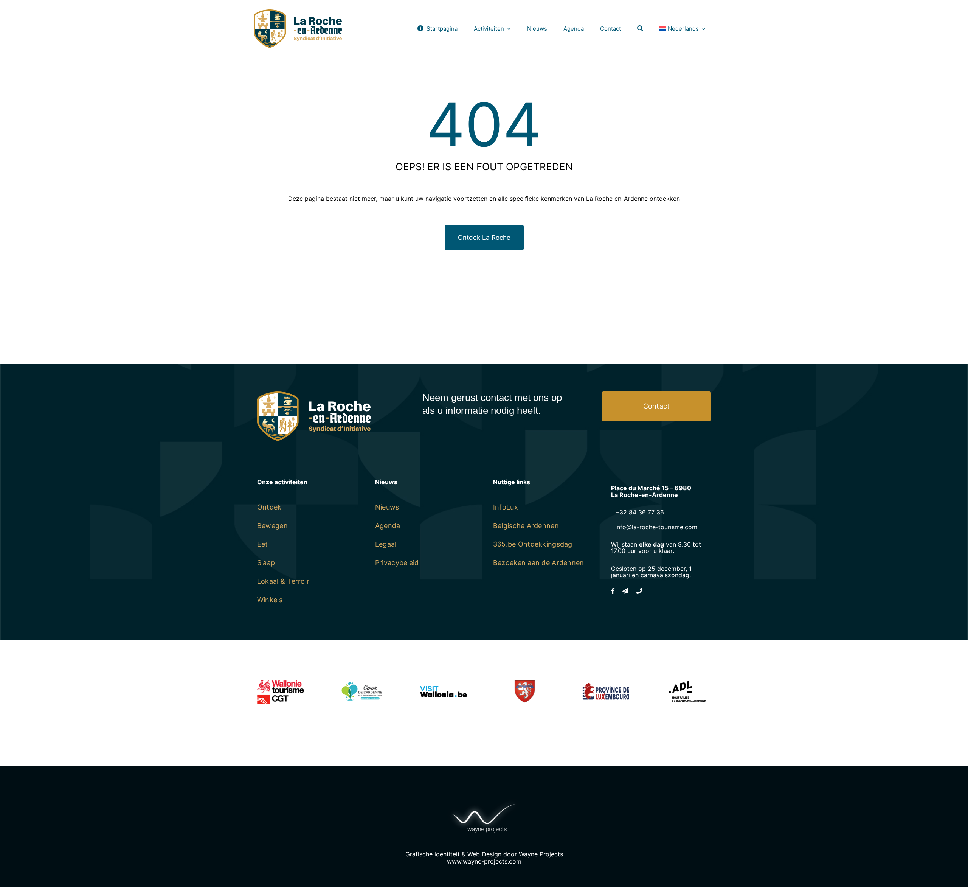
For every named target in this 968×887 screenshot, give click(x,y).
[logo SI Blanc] (314, 395)
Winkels (269, 600)
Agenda (387, 526)
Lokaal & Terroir (283, 581)
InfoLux (505, 507)
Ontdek (269, 507)
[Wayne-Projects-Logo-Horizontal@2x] (484, 802)
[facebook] (613, 591)
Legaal (386, 544)
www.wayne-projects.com (484, 861)
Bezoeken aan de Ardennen (538, 563)
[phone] (639, 591)
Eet (262, 544)
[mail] (625, 591)
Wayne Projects (541, 854)
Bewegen (272, 526)
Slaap (266, 563)
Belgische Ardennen (526, 526)
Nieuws (387, 507)
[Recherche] (640, 28)
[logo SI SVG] (298, 13)
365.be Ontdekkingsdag (532, 544)
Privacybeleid (397, 563)
